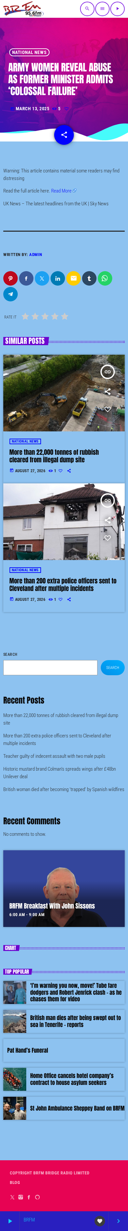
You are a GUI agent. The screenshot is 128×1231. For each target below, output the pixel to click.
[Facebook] (29, 1197)
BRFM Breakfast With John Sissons (52, 906)
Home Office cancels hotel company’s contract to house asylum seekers (72, 1079)
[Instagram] (21, 1197)
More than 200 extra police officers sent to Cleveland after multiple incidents (63, 585)
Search (10, 654)
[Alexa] (37, 1197)
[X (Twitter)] (12, 1197)
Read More (61, 191)
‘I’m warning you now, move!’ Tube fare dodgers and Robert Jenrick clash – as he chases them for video (76, 992)
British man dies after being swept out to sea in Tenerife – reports (75, 1021)
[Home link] (23, 8)
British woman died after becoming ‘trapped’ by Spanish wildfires (63, 789)
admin (35, 254)
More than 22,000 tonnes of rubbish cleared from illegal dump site (54, 456)
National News (29, 52)
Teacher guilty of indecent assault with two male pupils (54, 756)
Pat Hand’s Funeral (27, 1050)
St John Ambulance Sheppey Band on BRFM (77, 1108)
